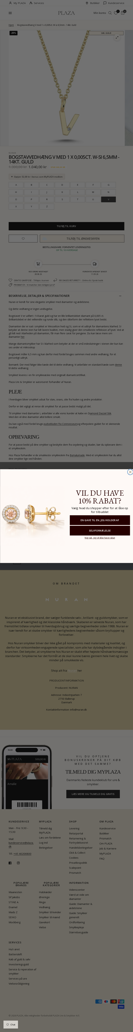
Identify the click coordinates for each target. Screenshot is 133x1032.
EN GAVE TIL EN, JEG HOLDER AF (99, 520)
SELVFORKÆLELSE (99, 530)
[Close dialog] (130, 472)
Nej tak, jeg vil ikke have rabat (100, 537)
